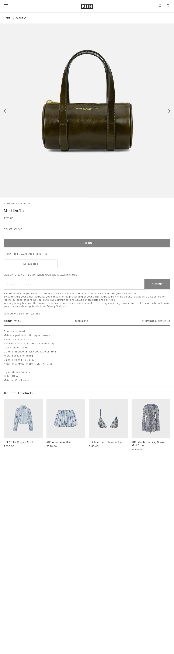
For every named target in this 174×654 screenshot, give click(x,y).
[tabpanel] (87, 355)
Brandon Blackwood (17, 203)
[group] (87, 111)
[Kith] (87, 6)
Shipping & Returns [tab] (156, 321)
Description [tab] (13, 321)
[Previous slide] (5, 111)
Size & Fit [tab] (81, 321)
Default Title (30, 264)
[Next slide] (169, 111)
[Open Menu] (6, 6)
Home (7, 18)
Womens (21, 18)
